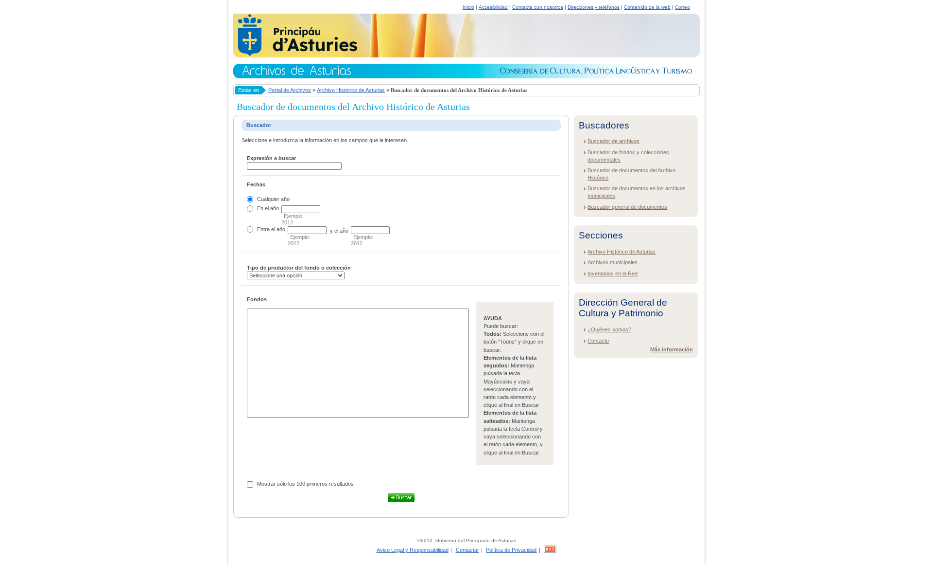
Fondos (257, 299)
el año (278, 229)
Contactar (467, 550)
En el (263, 208)
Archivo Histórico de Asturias (351, 90)
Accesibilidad (493, 7)
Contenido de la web (647, 7)
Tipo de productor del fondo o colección (299, 268)
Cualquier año (273, 199)
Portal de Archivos (289, 90)
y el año (339, 231)
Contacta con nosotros (537, 7)
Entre (263, 229)
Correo (682, 7)
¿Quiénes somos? (609, 329)
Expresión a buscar (271, 158)
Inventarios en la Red (612, 273)
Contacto (598, 341)
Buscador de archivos (613, 141)
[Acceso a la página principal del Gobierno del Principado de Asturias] (295, 54)
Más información (671, 349)
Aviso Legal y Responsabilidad (413, 550)
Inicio (468, 7)
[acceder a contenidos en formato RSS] (550, 550)
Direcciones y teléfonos (594, 7)
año (274, 208)
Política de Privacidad (511, 550)
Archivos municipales (612, 262)
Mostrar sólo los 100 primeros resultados (305, 484)
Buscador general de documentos (627, 207)
